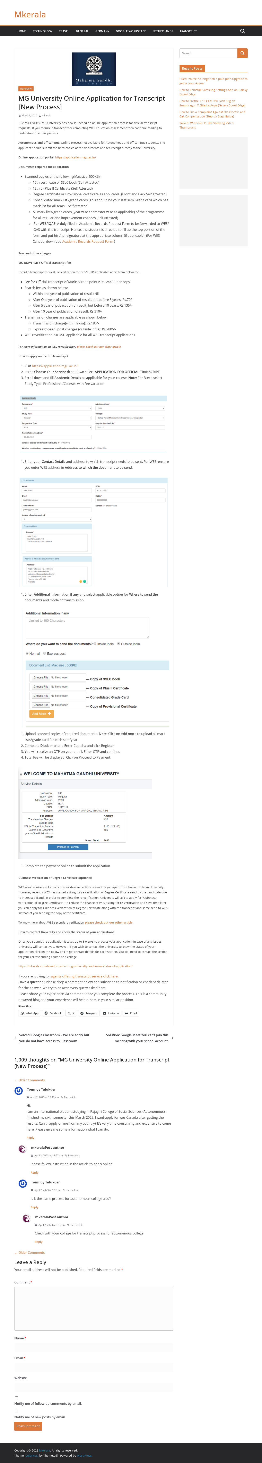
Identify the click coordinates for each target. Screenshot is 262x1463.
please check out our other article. (99, 347)
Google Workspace (131, 31)
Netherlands (162, 31)
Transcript (188, 31)
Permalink (70, 1097)
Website (20, 1378)
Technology (42, 31)
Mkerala (30, 14)
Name (20, 1338)
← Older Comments (29, 1080)
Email (19, 1358)
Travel (64, 31)
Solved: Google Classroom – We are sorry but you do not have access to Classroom (54, 1038)
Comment (23, 1282)
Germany (102, 31)
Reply (30, 1138)
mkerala (46, 115)
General (82, 31)
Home (22, 31)
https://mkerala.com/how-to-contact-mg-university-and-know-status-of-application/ (75, 966)
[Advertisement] (214, 163)
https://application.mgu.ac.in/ (75, 157)
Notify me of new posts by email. (40, 1417)
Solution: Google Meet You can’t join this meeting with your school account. (137, 1038)
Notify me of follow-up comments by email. (48, 1403)
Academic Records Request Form (87, 241)
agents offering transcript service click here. (85, 976)
